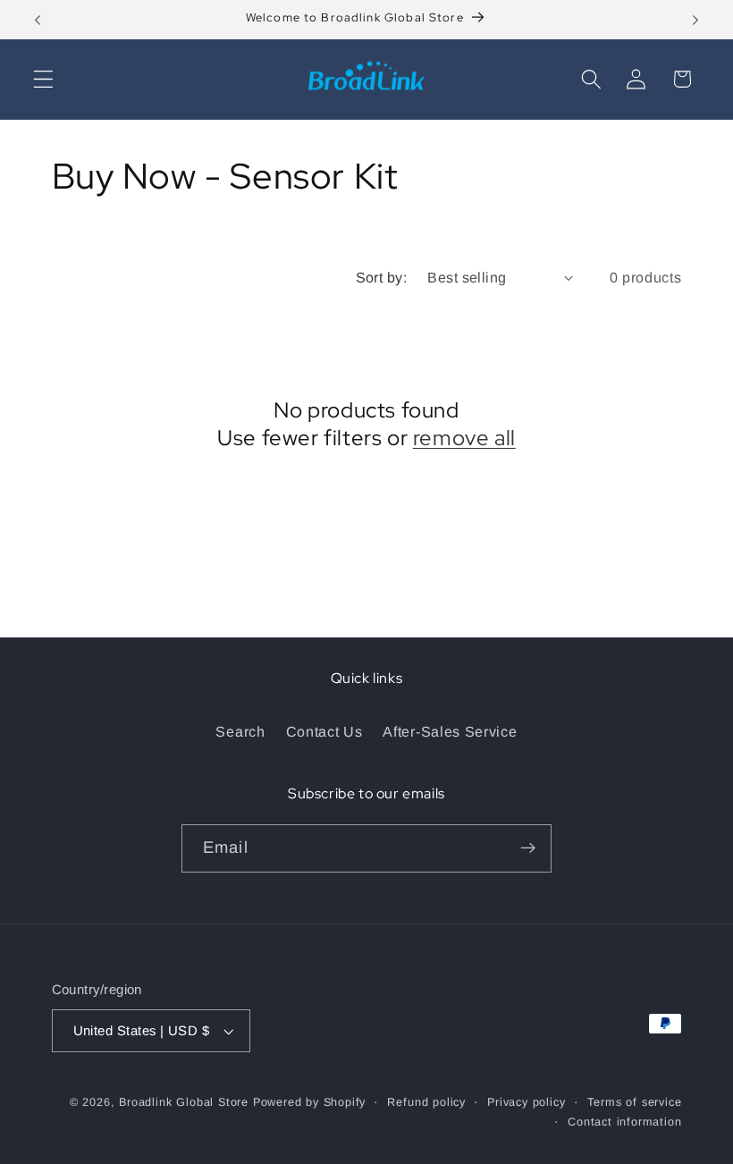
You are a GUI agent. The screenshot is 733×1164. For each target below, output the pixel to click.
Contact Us (324, 731)
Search (240, 731)
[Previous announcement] (37, 19)
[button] (43, 79)
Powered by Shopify (309, 1102)
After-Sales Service (450, 731)
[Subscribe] (528, 848)
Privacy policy (526, 1102)
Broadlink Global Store (184, 1102)
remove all (464, 437)
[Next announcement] (695, 19)
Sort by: (382, 277)
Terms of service (634, 1102)
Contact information (624, 1122)
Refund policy (426, 1102)
